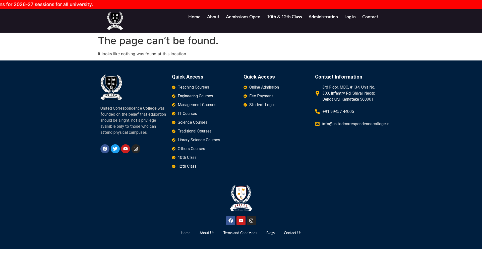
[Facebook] (104, 148)
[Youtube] (125, 148)
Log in (350, 17)
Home (194, 17)
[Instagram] (135, 148)
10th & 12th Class (284, 17)
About (213, 17)
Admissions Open (243, 17)
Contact (370, 17)
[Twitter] (115, 148)
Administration (323, 17)
